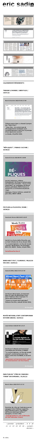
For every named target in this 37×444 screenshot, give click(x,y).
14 (16, 426)
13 (13, 426)
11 (7, 426)
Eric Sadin (18, 4)
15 (20, 426)
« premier (10, 424)
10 (32, 424)
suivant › (30, 426)
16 (23, 426)
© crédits (6, 437)
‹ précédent (19, 424)
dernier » (30, 428)
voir (18, 20)
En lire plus (29, 139)
